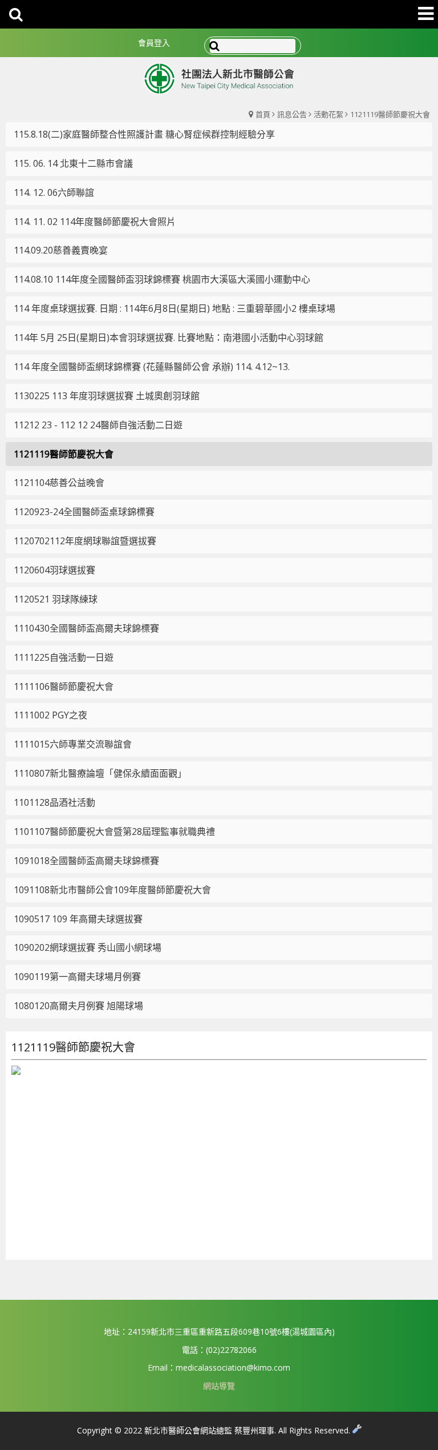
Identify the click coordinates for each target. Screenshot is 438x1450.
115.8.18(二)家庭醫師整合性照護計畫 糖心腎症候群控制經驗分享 (144, 134)
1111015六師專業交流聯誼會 (73, 744)
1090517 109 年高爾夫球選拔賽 (78, 919)
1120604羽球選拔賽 (54, 570)
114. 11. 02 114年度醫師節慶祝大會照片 (95, 221)
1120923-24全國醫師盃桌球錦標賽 (84, 511)
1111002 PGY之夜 (50, 715)
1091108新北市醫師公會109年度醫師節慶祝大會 (112, 889)
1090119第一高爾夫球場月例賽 (77, 976)
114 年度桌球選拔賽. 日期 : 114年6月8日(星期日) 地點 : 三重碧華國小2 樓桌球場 (174, 308)
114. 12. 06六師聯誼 (54, 192)
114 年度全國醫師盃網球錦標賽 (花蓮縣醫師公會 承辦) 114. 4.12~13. (152, 366)
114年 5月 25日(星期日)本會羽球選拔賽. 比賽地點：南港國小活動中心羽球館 (168, 337)
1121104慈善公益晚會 (59, 482)
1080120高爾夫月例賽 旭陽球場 (78, 1005)
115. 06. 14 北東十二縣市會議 (73, 163)
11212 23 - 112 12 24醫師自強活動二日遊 (98, 425)
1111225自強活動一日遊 (63, 657)
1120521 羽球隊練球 (56, 599)
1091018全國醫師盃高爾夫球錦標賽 (86, 860)
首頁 (263, 114)
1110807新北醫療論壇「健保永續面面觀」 (100, 773)
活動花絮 (328, 114)
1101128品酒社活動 (54, 802)
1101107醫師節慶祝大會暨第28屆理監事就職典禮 (114, 831)
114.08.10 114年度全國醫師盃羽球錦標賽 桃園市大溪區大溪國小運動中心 (162, 279)
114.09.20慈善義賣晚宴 (61, 250)
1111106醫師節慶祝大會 (63, 686)
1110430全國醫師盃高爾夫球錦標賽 (86, 628)
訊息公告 (292, 114)
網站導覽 (219, 1385)
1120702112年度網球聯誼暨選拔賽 (85, 541)
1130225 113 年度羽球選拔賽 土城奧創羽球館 (107, 395)
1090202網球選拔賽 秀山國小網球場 (87, 947)
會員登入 (154, 42)
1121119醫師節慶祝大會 (390, 114)
